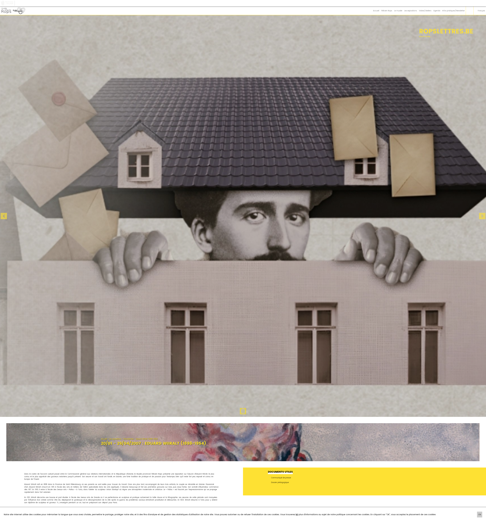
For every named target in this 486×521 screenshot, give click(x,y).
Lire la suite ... (404, 36)
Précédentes (129, 439)
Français (481, 10)
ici (297, 514)
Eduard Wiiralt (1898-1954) (147, 439)
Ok (479, 514)
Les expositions (410, 10)
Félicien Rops (386, 10)
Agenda (436, 10)
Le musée (398, 10)
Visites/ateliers (425, 10)
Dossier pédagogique (280, 482)
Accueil (376, 10)
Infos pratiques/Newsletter (453, 10)
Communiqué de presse (281, 478)
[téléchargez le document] (364, 486)
